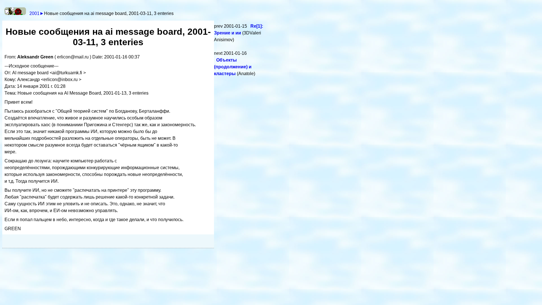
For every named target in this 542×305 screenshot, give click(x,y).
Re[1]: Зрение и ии (238, 29)
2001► (36, 13)
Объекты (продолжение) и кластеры (233, 67)
